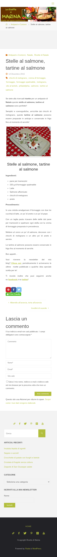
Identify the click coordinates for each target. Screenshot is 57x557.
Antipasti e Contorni (19, 24)
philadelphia (24, 86)
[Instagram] (36, 424)
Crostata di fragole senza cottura (18, 462)
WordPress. (37, 549)
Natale (30, 55)
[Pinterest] (31, 424)
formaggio (10, 82)
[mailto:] (14, 424)
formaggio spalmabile (25, 82)
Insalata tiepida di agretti (14, 448)
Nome (6, 496)
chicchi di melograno (18, 78)
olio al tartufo (11, 86)
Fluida (27, 549)
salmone (34, 86)
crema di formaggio (37, 78)
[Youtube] (42, 424)
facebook (13, 279)
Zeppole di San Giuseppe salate (18, 467)
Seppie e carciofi (11, 453)
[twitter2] (25, 424)
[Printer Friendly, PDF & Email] (13, 294)
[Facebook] (20, 424)
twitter (25, 279)
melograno (41, 82)
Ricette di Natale (41, 55)
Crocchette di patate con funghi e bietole (21, 458)
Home (28, 526)
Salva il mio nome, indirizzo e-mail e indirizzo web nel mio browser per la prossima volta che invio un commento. (27, 385)
